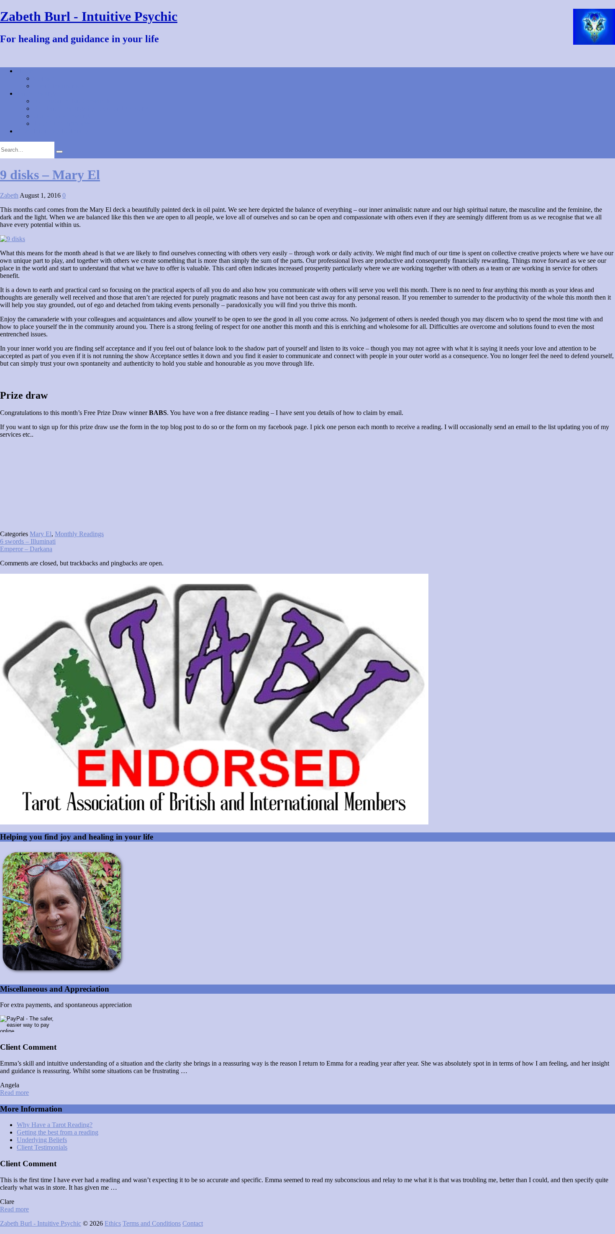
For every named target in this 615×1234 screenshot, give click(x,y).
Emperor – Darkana (26, 548)
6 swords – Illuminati (28, 541)
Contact (43, 78)
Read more (14, 1092)
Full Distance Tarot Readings (71, 100)
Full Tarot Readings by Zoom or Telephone (90, 108)
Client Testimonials (58, 85)
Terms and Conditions (152, 1223)
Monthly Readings (79, 533)
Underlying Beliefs (42, 1139)
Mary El (40, 533)
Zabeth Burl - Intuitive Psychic (88, 16)
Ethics (113, 1223)
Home (25, 70)
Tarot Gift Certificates (62, 123)
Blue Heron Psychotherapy (52, 131)
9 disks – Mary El (50, 174)
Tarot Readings (37, 93)
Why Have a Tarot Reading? (54, 1124)
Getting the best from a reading (57, 1132)
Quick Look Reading (61, 116)
